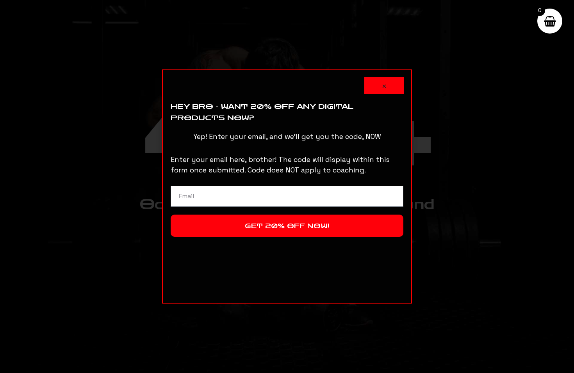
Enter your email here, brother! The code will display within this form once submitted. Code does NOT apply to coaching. (280, 164)
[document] (287, 186)
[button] (384, 85)
